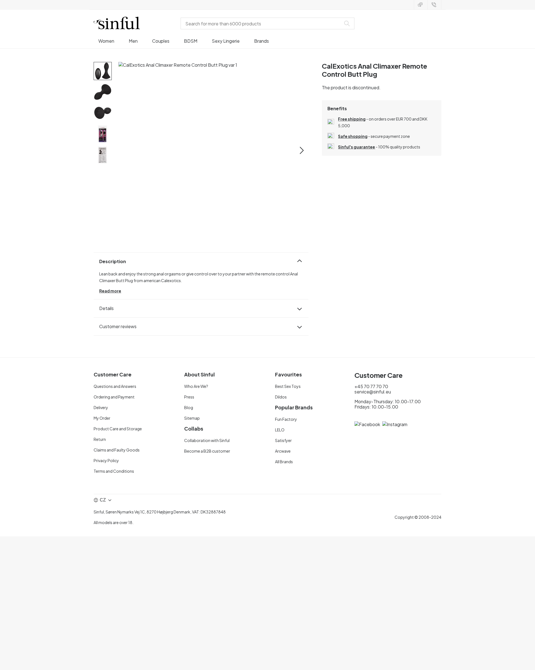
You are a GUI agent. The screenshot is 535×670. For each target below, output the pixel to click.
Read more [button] (110, 290)
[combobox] (262, 23)
